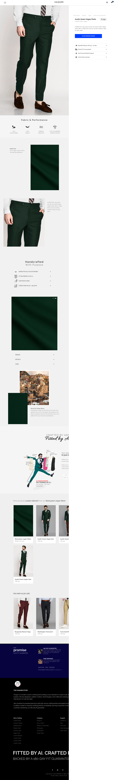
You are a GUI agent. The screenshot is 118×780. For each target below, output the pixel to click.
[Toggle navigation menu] (4, 2)
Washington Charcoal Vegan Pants (48, 632)
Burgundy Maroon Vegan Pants (25, 632)
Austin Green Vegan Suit (45, 539)
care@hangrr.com (58, 669)
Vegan (89, 15)
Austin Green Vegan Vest (23, 579)
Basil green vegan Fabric (23, 539)
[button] (34, 60)
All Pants (84, 15)
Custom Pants (76, 15)
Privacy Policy (55, 775)
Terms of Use (63, 775)
